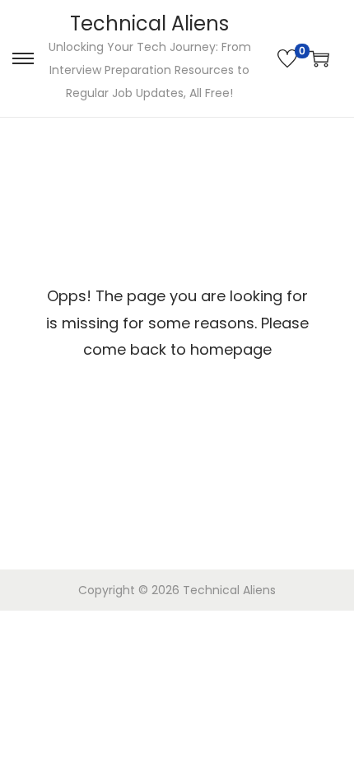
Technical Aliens (149, 23)
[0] (287, 58)
